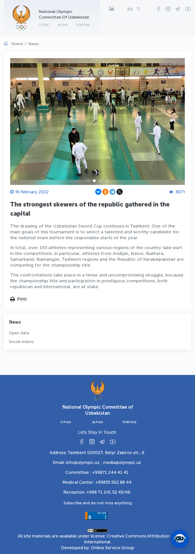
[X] (120, 192)
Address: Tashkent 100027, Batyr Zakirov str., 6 (97, 452)
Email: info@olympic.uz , (77, 462)
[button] (88, 180)
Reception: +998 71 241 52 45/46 (97, 492)
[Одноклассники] (105, 192)
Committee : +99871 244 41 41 (96, 472)
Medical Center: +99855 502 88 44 (97, 482)
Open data (19, 333)
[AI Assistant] (180, 539)
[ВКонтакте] (98, 192)
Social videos (21, 341)
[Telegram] (112, 192)
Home (17, 43)
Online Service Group (112, 547)
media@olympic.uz (122, 462)
